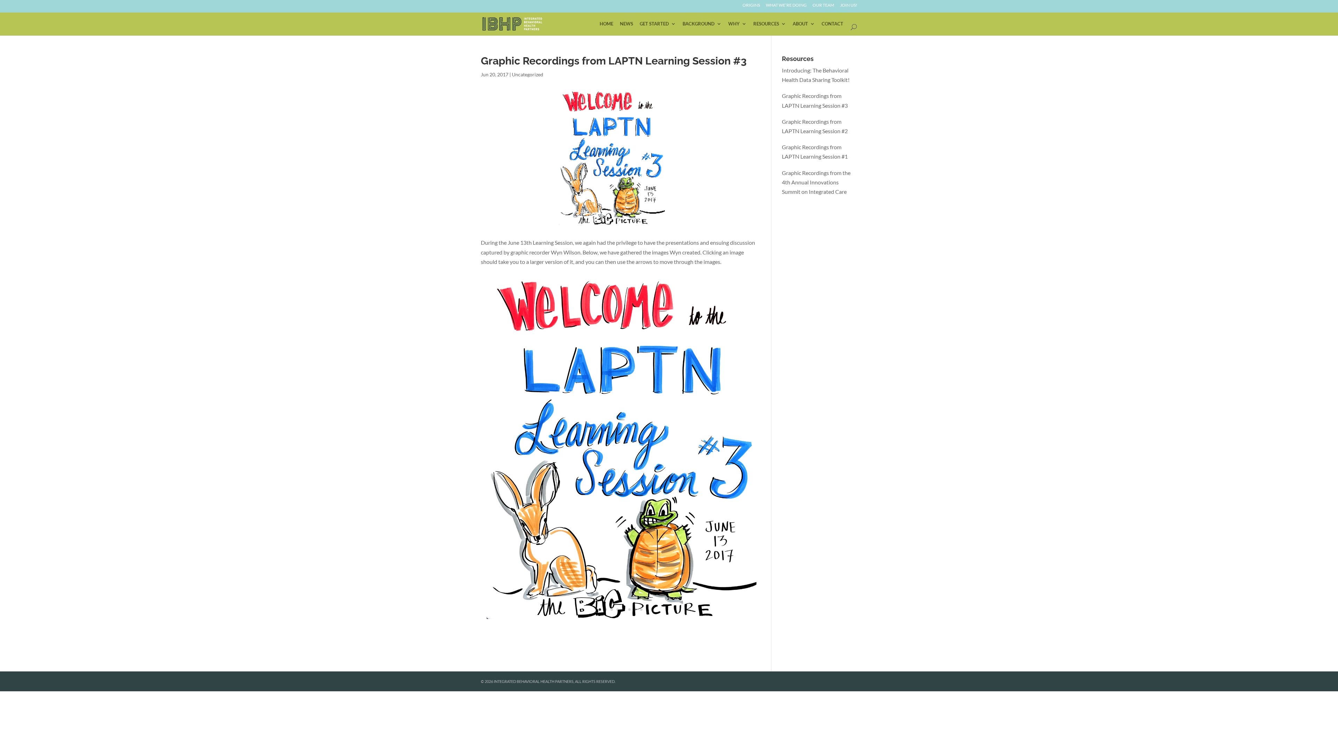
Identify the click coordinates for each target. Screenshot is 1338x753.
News (626, 23)
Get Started (654, 23)
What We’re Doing (786, 5)
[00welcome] (620, 624)
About (800, 23)
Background (699, 23)
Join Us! (848, 5)
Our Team (823, 5)
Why (734, 23)
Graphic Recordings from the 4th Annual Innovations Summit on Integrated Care (816, 182)
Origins (751, 5)
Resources (766, 23)
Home (606, 23)
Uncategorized (527, 74)
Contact (832, 23)
